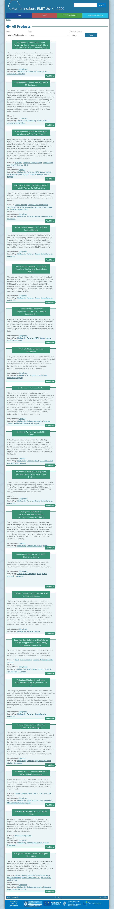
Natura (39, 71)
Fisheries (30, 172)
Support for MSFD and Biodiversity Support (23, 423)
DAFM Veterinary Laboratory (17, 209)
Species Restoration (19, 889)
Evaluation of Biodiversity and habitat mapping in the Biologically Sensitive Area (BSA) (31, 682)
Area (8, 31)
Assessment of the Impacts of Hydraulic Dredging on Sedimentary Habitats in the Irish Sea (31, 269)
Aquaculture (22, 71)
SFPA (46, 793)
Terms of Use (13, 906)
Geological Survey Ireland (32, 163)
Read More (50, 76)
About (44, 15)
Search (102, 5)
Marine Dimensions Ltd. (31, 878)
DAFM (30, 793)
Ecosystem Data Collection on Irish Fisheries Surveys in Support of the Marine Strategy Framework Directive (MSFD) (31, 642)
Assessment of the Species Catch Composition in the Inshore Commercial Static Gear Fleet (31, 311)
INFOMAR (18, 163)
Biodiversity (31, 71)
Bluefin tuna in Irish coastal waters (31, 388)
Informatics (39, 800)
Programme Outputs (95, 15)
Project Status (76, 31)
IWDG (22, 207)
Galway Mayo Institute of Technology (38, 207)
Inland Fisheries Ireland (36, 875)
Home (19, 15)
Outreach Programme (15, 576)
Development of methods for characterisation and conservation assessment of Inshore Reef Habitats (31, 514)
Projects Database (69, 15)
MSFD (37, 172)
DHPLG (35, 793)
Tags (30, 31)
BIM (50, 793)
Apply (91, 35)
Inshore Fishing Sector (23, 835)
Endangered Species (34, 421)
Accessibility (13, 901)
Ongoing (22, 170)
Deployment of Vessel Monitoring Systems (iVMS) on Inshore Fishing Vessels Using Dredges (31, 474)
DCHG (26, 165)
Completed (23, 69)
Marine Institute (21, 205)
